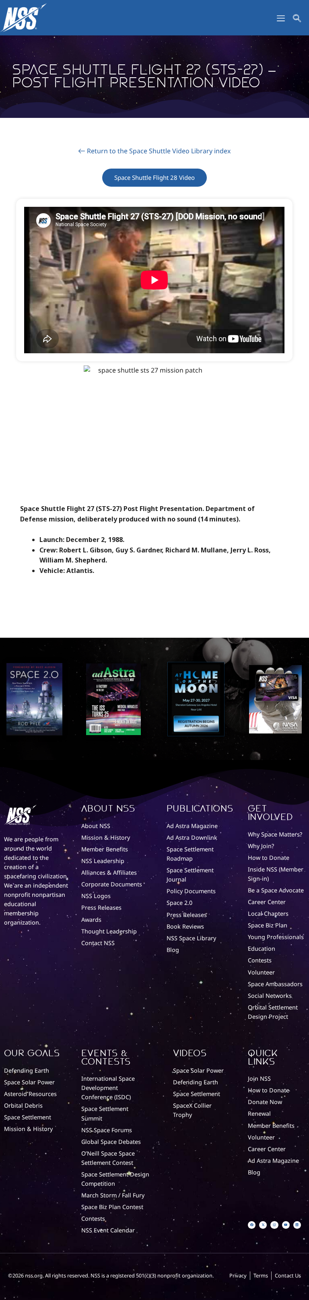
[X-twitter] (263, 1225)
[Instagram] (274, 1225)
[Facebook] (251, 1225)
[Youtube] (286, 1225)
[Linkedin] (297, 1225)
